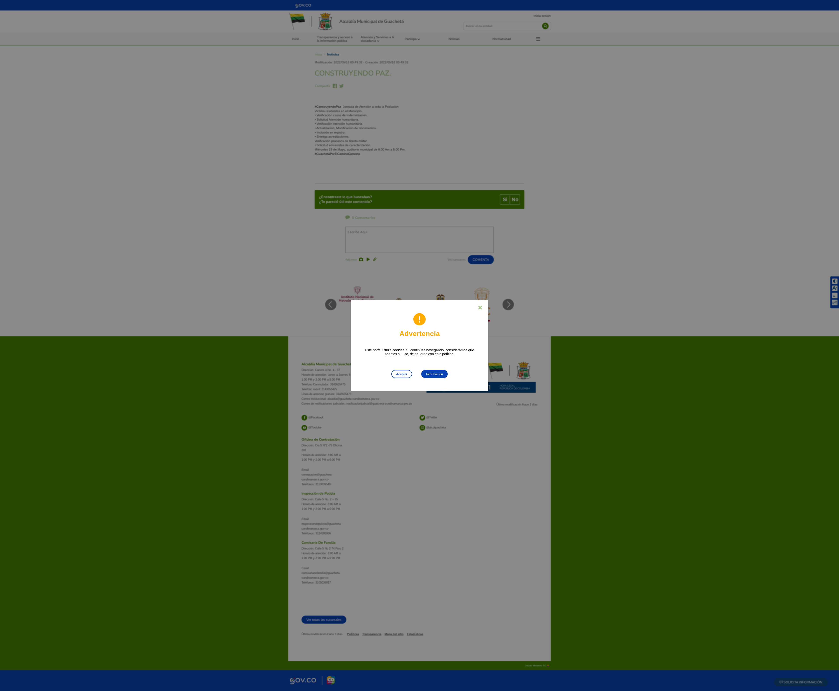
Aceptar (401, 374)
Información (434, 374)
